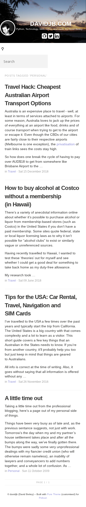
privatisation (66, 144)
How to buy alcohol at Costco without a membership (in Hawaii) (42, 196)
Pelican (43, 498)
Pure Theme (54, 494)
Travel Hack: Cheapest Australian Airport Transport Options (32, 95)
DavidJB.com (50, 23)
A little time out (23, 398)
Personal (14, 471)
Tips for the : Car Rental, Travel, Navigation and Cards (41, 305)
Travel (12, 171)
